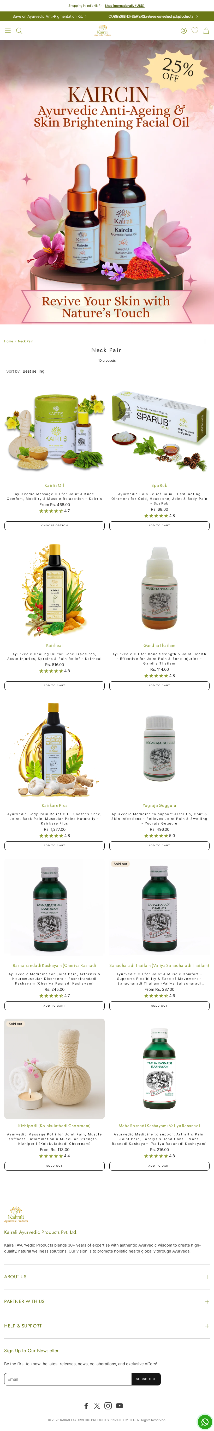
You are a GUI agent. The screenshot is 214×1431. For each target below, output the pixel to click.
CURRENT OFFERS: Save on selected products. (124, 16)
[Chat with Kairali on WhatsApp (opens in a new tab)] (204, 1421)
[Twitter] (97, 1406)
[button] (7, 30)
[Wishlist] (195, 30)
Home (8, 341)
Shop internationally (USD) (125, 6)
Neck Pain (25, 341)
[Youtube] (119, 1405)
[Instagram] (108, 1405)
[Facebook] (86, 1405)
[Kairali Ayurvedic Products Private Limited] (16, 1215)
